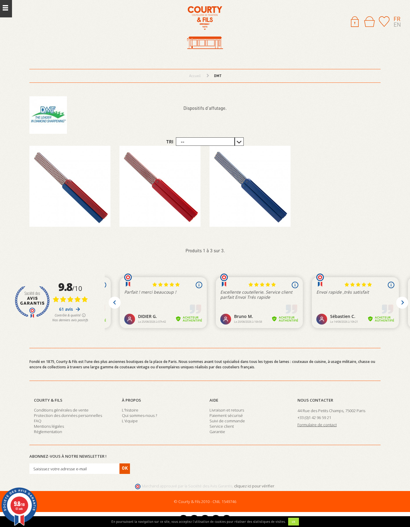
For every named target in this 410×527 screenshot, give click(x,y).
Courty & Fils (48, 400)
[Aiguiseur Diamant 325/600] (69, 186)
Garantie (217, 431)
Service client (222, 426)
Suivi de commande (227, 421)
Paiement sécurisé (226, 415)
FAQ (37, 421)
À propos (131, 400)
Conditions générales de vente (61, 410)
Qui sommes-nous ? (139, 415)
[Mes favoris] (384, 21)
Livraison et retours (227, 410)
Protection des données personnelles (68, 415)
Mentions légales (49, 426)
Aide (214, 400)
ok (293, 522)
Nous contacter (315, 400)
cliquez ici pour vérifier (254, 486)
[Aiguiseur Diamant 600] (159, 186)
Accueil (195, 75)
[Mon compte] (354, 21)
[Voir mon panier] (369, 21)
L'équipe (130, 421)
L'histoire (130, 410)
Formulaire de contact (317, 424)
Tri (169, 141)
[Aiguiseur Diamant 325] (250, 186)
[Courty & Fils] (205, 28)
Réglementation (48, 431)
